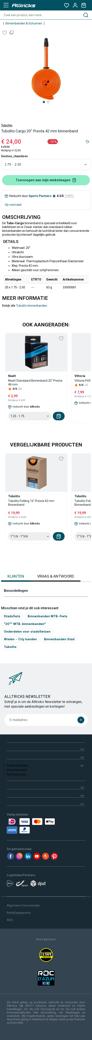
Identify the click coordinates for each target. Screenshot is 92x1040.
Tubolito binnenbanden (31, 305)
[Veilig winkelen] (46, 825)
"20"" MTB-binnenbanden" (25, 624)
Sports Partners (40, 196)
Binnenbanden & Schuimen (24, 23)
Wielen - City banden (20, 639)
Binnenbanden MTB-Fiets (47, 616)
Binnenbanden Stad (59, 639)
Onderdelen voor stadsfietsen (27, 631)
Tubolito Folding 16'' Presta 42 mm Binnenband (31, 502)
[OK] (80, 720)
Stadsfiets (12, 616)
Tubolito (6, 125)
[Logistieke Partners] (46, 885)
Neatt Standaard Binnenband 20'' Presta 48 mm (35, 382)
